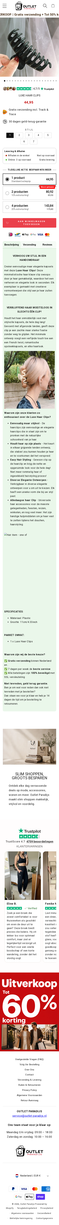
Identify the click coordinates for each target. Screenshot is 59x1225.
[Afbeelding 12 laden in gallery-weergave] (34, 80)
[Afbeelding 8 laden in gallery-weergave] (23, 80)
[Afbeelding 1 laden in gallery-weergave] (4, 81)
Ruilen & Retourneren (29, 1085)
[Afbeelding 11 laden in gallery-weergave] (31, 80)
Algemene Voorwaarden (29, 1095)
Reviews (47, 244)
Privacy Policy (29, 1090)
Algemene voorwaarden (22, 1213)
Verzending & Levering (29, 1079)
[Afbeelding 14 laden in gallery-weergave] (39, 80)
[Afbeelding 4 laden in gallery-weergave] (12, 80)
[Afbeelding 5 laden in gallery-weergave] (15, 80)
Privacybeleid (46, 1208)
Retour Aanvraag (29, 1100)
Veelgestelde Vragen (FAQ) (29, 1059)
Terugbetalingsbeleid (27, 1208)
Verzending (29, 244)
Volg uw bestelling (29, 1064)
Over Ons (29, 1069)
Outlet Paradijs (27, 1204)
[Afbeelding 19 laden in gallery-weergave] (53, 80)
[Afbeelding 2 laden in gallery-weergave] (7, 80)
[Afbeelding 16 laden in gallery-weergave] (45, 80)
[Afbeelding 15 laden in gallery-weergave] (42, 80)
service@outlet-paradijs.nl (29, 1115)
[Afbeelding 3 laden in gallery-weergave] (9, 80)
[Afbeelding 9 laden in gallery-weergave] (26, 80)
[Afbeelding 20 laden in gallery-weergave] (56, 80)
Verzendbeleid (44, 1213)
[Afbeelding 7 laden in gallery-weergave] (20, 80)
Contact (29, 1074)
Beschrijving (11, 244)
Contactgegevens (44, 1218)
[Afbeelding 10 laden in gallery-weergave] (28, 80)
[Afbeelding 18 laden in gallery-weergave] (50, 80)
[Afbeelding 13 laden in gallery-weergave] (37, 80)
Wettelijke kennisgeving (21, 1218)
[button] (5, 6)
